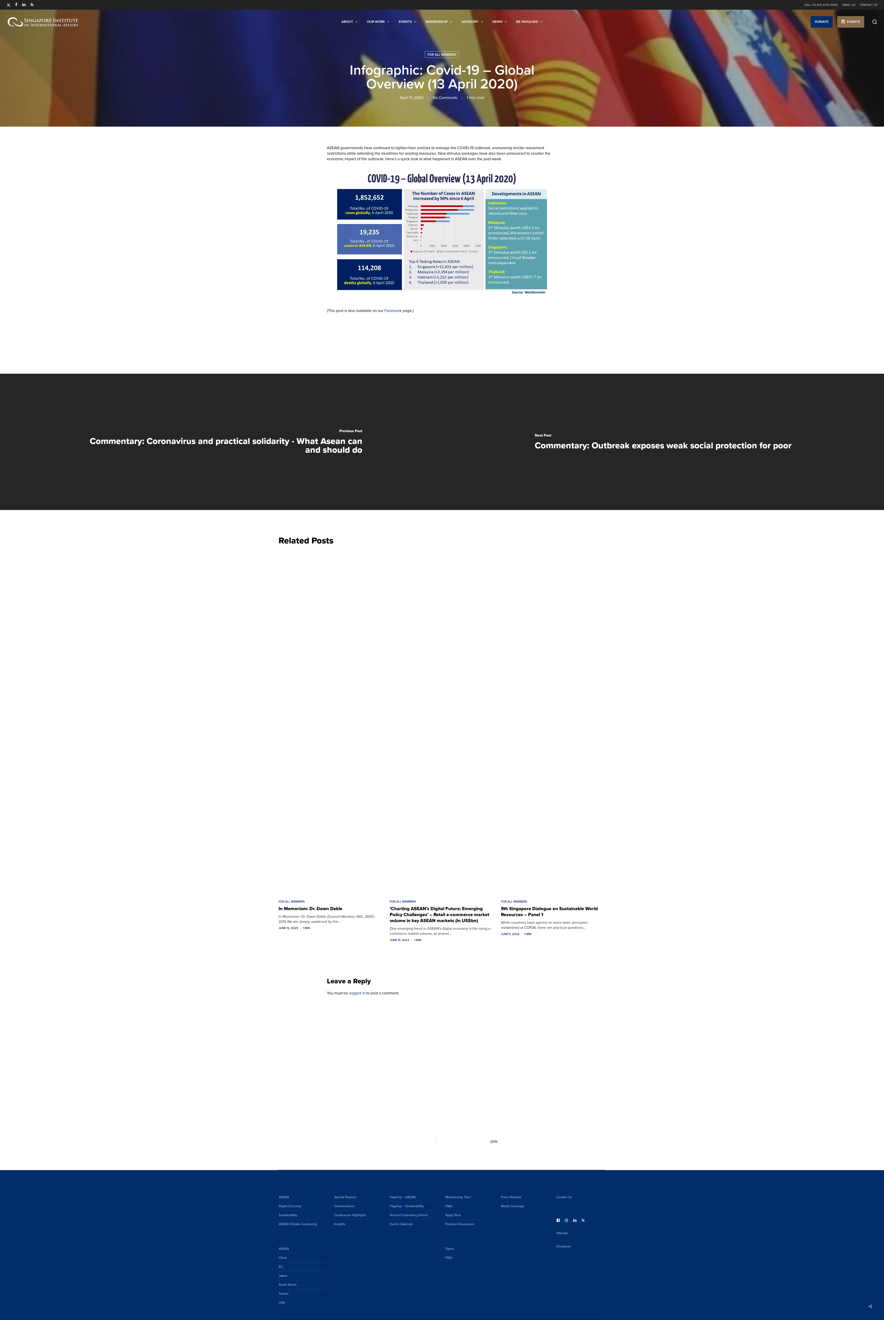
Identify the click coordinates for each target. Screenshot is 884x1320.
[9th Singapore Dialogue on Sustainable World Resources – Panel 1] (553, 721)
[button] (822, 22)
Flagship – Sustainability (407, 1206)
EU (281, 1266)
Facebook (393, 310)
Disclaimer (563, 1246)
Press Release (511, 1197)
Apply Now (453, 1215)
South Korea (287, 1284)
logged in (357, 993)
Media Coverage (512, 1206)
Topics (449, 1248)
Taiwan (283, 1293)
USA (282, 1302)
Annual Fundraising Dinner (409, 1215)
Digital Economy (290, 1206)
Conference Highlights (350, 1215)
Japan (283, 1275)
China (283, 1257)
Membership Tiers (458, 1197)
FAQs (449, 1206)
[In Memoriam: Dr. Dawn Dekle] (331, 721)
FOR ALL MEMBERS (441, 54)
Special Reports (345, 1197)
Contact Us (564, 1197)
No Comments (445, 97)
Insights (339, 1224)
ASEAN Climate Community (298, 1224)
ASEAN (284, 1197)
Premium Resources (459, 1224)
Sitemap (562, 1233)
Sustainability (288, 1215)
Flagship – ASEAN (403, 1197)
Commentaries (344, 1206)
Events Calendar (401, 1224)
